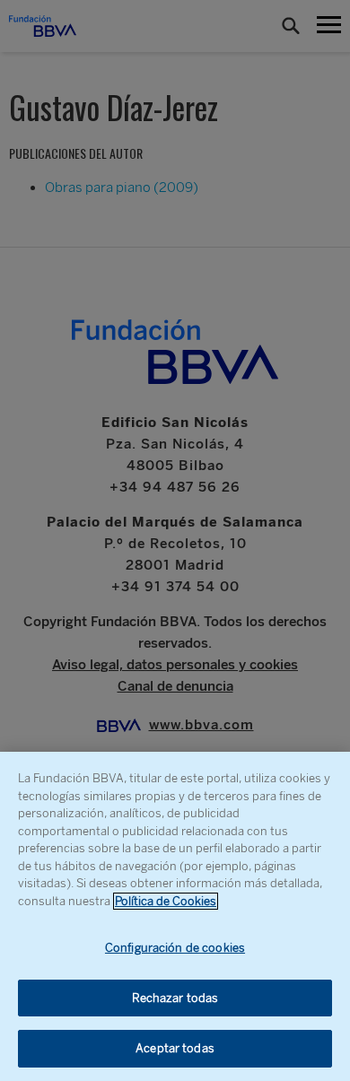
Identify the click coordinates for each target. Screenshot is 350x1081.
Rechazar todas (175, 998)
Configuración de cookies (175, 948)
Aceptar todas (175, 1048)
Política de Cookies (165, 901)
